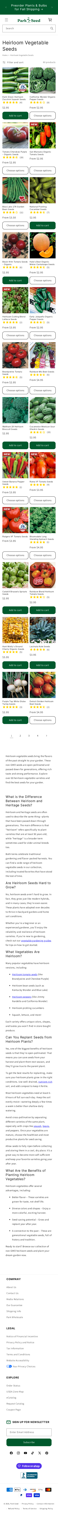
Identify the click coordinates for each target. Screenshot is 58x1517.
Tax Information (15, 1348)
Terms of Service (30, 1508)
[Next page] (46, 735)
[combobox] (29, 28)
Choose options (43, 115)
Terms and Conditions (18, 1354)
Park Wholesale (14, 1317)
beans (46, 1126)
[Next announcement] (52, 7)
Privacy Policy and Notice (20, 1342)
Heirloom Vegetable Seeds (22, 55)
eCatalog (11, 1397)
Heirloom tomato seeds (24, 974)
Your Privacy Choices (24, 1366)
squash (37, 1126)
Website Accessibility (17, 1360)
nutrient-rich (45, 1081)
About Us (11, 1287)
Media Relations (15, 1299)
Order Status (13, 1385)
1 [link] (11, 735)
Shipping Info (13, 1311)
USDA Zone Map (15, 1391)
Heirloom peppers (21, 996)
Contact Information (45, 1504)
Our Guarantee (14, 1305)
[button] (6, 19)
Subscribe (29, 1442)
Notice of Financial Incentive (22, 1336)
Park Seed (14, 1504)
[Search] (51, 28)
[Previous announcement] (6, 7)
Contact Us (12, 1293)
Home (5, 55)
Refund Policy (14, 1508)
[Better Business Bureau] (28, 1475)
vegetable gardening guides (36, 940)
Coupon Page (13, 1409)
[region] (29, 7)
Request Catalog (15, 1403)
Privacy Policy (28, 1504)
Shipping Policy (46, 1508)
